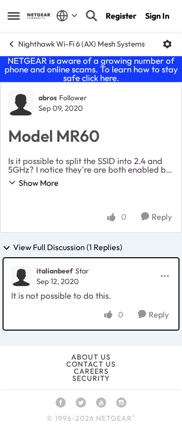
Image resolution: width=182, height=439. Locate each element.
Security (91, 378)
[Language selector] (67, 16)
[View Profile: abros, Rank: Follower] (20, 102)
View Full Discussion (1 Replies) (67, 247)
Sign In (157, 16)
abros (47, 97)
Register (121, 16)
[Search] (91, 16)
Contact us (91, 364)
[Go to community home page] (39, 16)
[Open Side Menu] (14, 15)
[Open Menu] (167, 44)
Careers (91, 371)
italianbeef (54, 270)
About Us (91, 357)
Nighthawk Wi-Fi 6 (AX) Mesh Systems (81, 44)
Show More (39, 183)
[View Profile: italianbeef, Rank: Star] (21, 276)
